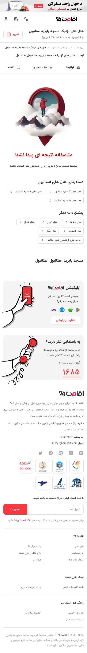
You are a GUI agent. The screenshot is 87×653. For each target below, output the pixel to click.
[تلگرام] (50, 452)
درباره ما (37, 560)
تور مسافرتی (77, 553)
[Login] (5, 19)
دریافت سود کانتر (75, 620)
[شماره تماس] (26, 19)
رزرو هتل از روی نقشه (30, 553)
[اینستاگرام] (81, 452)
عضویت (15, 509)
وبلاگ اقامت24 (76, 560)
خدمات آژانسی (76, 613)
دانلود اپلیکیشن (65, 320)
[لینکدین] (70, 452)
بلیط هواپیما (34, 546)
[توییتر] (40, 452)
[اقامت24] (71, 393)
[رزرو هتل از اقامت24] (66, 19)
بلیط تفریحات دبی (31, 587)
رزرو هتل (79, 546)
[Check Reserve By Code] (16, 19)
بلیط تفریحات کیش (73, 587)
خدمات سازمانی (32, 613)
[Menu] (81, 19)
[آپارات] (60, 452)
